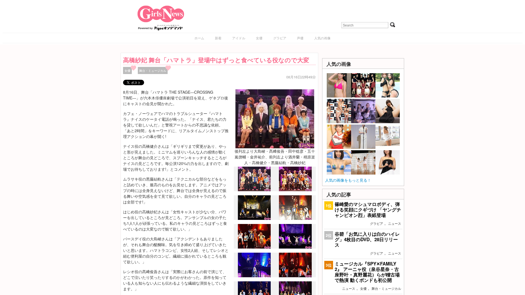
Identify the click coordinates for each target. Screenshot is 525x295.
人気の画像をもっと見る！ (348, 180)
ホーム (199, 38)
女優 (259, 38)
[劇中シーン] (254, 218)
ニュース (394, 223)
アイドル (238, 38)
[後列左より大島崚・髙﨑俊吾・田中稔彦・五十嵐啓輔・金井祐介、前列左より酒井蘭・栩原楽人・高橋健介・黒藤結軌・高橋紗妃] (274, 118)
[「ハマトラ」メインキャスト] (254, 189)
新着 (218, 38)
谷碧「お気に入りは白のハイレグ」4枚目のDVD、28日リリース (367, 239)
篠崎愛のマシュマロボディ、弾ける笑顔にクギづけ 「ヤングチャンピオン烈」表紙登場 (368, 209)
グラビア (279, 38)
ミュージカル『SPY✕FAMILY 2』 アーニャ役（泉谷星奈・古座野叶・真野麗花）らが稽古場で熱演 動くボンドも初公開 (367, 272)
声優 (300, 38)
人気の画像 (322, 38)
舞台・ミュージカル (152, 70)
